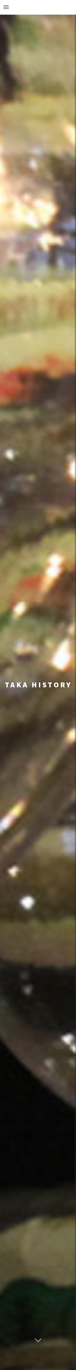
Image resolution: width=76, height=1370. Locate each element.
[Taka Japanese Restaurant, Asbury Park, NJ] (38, 7)
